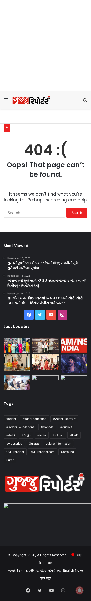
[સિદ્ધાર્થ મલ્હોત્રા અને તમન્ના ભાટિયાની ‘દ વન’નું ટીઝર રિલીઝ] (74, 383)
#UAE (74, 435)
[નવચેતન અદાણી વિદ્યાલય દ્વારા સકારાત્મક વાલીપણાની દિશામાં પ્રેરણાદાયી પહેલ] (45, 362)
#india (41, 435)
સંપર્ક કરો (54, 570)
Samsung (67, 451)
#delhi (10, 435)
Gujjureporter (15, 451)
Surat (10, 460)
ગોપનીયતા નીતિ (35, 570)
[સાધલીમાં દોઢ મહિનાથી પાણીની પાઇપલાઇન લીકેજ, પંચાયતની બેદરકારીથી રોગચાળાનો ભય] (45, 382)
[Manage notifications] (79, 590)
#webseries (14, 443)
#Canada (47, 427)
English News (73, 570)
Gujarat (34, 443)
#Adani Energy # (64, 418)
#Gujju (26, 435)
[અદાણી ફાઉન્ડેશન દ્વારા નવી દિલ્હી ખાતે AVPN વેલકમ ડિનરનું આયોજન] (17, 382)
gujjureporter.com (42, 451)
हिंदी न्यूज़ (45, 578)
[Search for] (85, 101)
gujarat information (58, 443)
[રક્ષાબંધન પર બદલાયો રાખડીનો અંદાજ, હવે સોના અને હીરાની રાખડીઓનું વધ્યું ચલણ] (17, 362)
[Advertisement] (45, 45)
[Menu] (6, 101)
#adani (11, 418)
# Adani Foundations (20, 427)
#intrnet (58, 435)
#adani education (34, 418)
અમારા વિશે (15, 570)
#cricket (66, 427)
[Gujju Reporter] (31, 99)
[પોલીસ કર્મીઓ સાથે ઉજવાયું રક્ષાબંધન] (17, 345)
